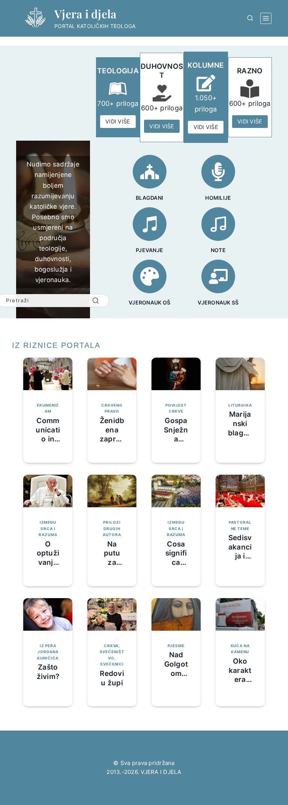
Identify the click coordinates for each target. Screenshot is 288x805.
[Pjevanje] (149, 224)
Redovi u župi (112, 678)
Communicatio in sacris (48, 434)
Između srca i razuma (48, 528)
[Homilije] (218, 172)
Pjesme (176, 645)
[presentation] (47, 374)
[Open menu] (266, 18)
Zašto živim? (48, 672)
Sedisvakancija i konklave (240, 556)
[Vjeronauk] (218, 276)
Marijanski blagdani (240, 428)
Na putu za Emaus (112, 558)
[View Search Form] (250, 18)
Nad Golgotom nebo (176, 669)
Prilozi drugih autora (112, 528)
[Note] (218, 224)
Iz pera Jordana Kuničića (47, 651)
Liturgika (240, 405)
